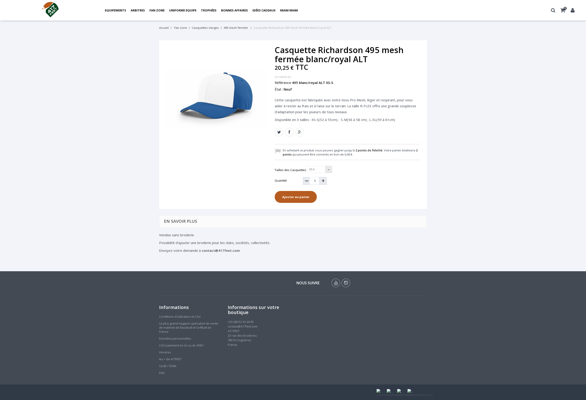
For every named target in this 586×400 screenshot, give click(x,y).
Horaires (165, 352)
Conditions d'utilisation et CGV (180, 316)
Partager (289, 132)
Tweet (279, 132)
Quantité (281, 180)
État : (279, 89)
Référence (283, 83)
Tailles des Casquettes (291, 170)
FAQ (162, 373)
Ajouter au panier (295, 197)
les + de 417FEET (170, 359)
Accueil (164, 28)
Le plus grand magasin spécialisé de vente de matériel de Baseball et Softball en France (188, 327)
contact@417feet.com (243, 326)
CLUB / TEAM (167, 366)
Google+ (299, 132)
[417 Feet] (51, 10)
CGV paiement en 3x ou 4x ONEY (181, 345)
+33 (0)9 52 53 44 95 (241, 322)
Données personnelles (175, 338)
